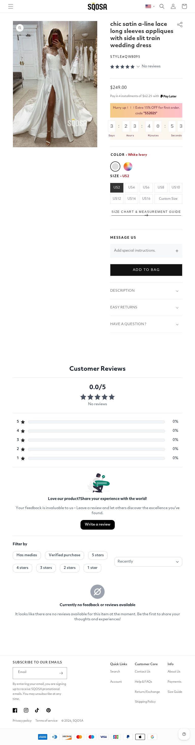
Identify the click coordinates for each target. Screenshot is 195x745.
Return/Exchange (147, 692)
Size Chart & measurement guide (146, 212)
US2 (116, 187)
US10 (176, 187)
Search (115, 671)
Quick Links (118, 664)
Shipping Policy (145, 701)
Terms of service (46, 720)
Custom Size (168, 198)
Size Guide (175, 692)
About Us (174, 671)
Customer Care (146, 664)
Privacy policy (22, 720)
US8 (161, 187)
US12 (117, 198)
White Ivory (115, 166)
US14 (131, 198)
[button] (10, 6)
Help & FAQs (143, 681)
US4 (131, 187)
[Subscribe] (61, 673)
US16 (146, 198)
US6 (146, 187)
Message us (123, 237)
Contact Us (142, 671)
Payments (174, 681)
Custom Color (128, 166)
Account (116, 681)
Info (171, 664)
